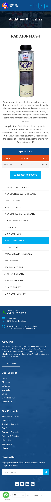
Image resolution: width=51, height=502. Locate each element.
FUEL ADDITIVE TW (13, 280)
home (4, 378)
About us (6, 382)
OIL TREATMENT (12, 227)
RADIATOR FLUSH (13, 240)
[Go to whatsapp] (6, 495)
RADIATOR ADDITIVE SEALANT (19, 254)
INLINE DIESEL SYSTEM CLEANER (20, 214)
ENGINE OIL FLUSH (13, 234)
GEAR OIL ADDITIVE (13, 267)
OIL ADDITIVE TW (13, 287)
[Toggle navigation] (46, 6)
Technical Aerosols (10, 424)
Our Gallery (7, 390)
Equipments (7, 444)
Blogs (4, 394)
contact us (7, 401)
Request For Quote (27, 175)
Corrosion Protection (11, 432)
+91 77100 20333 (16, 313)
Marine (5, 448)
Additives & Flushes (10, 416)
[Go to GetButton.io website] (6, 499)
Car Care (6, 428)
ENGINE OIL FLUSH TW (15, 294)
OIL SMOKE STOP (12, 247)
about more (11, 364)
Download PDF (8, 397)
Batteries (6, 386)
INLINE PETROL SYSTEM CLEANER (20, 194)
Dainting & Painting (10, 436)
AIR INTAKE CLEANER (14, 274)
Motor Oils (6, 440)
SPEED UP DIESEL (13, 200)
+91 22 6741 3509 (16, 320)
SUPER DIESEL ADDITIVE (16, 220)
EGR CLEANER (11, 260)
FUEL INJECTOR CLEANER (16, 187)
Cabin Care (7, 420)
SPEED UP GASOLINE (14, 207)
